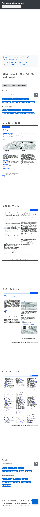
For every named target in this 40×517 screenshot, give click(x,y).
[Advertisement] (20, 32)
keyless (25, 479)
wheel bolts (12, 99)
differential (17, 479)
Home (5, 57)
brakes (17, 482)
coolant (21, 468)
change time (30, 113)
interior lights (6, 485)
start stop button (7, 482)
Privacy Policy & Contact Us (20, 505)
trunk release (12, 468)
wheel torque (6, 102)
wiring (14, 113)
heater (4, 468)
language (28, 471)
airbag (22, 471)
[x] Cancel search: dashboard (14, 85)
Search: (5, 91)
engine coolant (27, 110)
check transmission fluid (10, 471)
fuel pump (21, 113)
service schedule (29, 102)
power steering (17, 102)
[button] (35, 501)
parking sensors (23, 99)
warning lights (25, 482)
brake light (5, 110)
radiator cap (6, 113)
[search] (36, 95)
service (4, 99)
